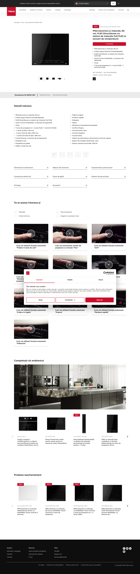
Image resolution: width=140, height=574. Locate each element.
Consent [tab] (39, 280)
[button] (92, 3)
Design (58, 10)
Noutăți (56, 551)
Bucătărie (22, 10)
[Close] (118, 3)
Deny (40, 300)
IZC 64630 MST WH (24, 506)
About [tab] (100, 280)
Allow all (99, 300)
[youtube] (127, 548)
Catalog (92, 10)
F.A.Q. (31, 557)
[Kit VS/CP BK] (56, 424)
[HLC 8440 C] (28, 424)
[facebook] (124, 548)
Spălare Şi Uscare (36, 10)
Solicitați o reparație (13, 551)
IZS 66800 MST (107, 506)
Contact (121, 10)
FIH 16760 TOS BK (80, 436)
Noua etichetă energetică (37, 551)
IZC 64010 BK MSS (52, 506)
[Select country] (132, 10)
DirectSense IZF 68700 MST (25, 95)
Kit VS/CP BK (50, 436)
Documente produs (60, 95)
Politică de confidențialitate (55, 565)
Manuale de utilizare (36, 554)
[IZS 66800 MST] (112, 493)
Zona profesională (60, 557)
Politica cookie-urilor (72, 565)
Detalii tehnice (44, 95)
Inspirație (67, 10)
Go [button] (113, 3)
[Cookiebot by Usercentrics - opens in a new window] (105, 273)
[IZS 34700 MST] (112, 424)
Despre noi (58, 554)
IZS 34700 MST (107, 436)
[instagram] (124, 551)
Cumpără (109, 44)
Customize (69, 300)
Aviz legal (41, 565)
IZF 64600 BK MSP (80, 506)
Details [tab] (70, 280)
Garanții (9, 554)
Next (65, 79)
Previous (12, 437)
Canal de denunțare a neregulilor (91, 565)
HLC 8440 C (21, 436)
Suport (48, 10)
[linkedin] (130, 548)
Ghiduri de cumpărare (106, 10)
